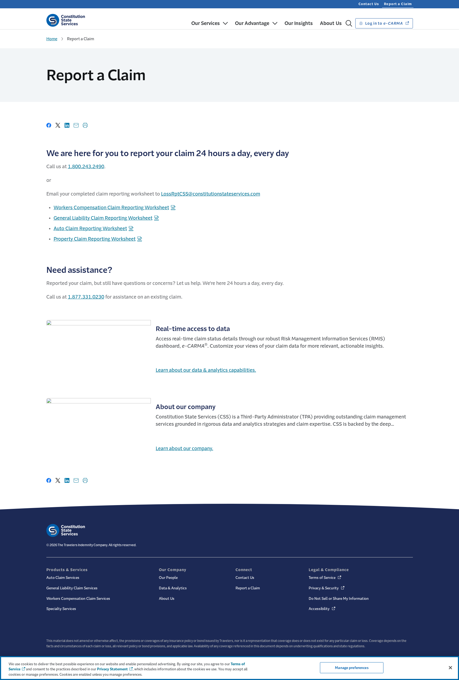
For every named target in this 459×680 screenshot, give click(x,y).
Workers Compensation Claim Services (78, 598)
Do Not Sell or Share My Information (339, 598)
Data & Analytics (173, 588)
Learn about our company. (184, 448)
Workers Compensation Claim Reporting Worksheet (111, 207)
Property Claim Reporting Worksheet (95, 239)
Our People (168, 577)
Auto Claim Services (62, 577)
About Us (166, 598)
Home (51, 39)
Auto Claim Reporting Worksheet (90, 228)
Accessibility (322, 609)
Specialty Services (61, 609)
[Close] (450, 668)
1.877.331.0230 (86, 297)
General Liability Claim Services (72, 588)
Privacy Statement (112, 669)
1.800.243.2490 (86, 166)
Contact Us (369, 4)
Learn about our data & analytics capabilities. (206, 370)
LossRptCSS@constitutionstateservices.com (210, 194)
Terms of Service (325, 577)
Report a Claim (398, 4)
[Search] (349, 23)
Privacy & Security (327, 588)
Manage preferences (351, 667)
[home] (65, 19)
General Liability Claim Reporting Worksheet (103, 218)
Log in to (383, 23)
